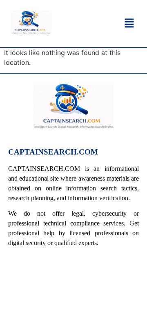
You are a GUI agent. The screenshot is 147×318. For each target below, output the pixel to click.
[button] (129, 23)
